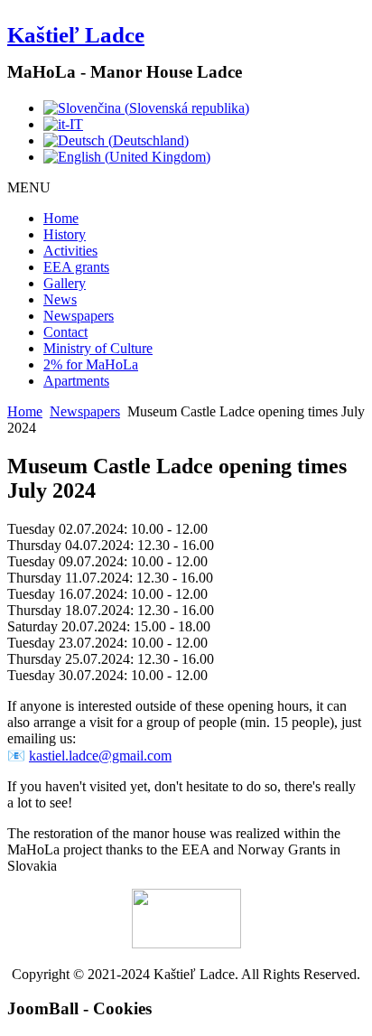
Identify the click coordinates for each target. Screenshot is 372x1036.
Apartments (76, 380)
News (60, 299)
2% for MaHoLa (90, 364)
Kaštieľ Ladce (75, 35)
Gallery (64, 283)
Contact (65, 332)
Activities (70, 250)
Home (61, 218)
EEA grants (76, 267)
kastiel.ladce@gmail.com (100, 755)
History (64, 234)
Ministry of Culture (98, 348)
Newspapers (78, 315)
